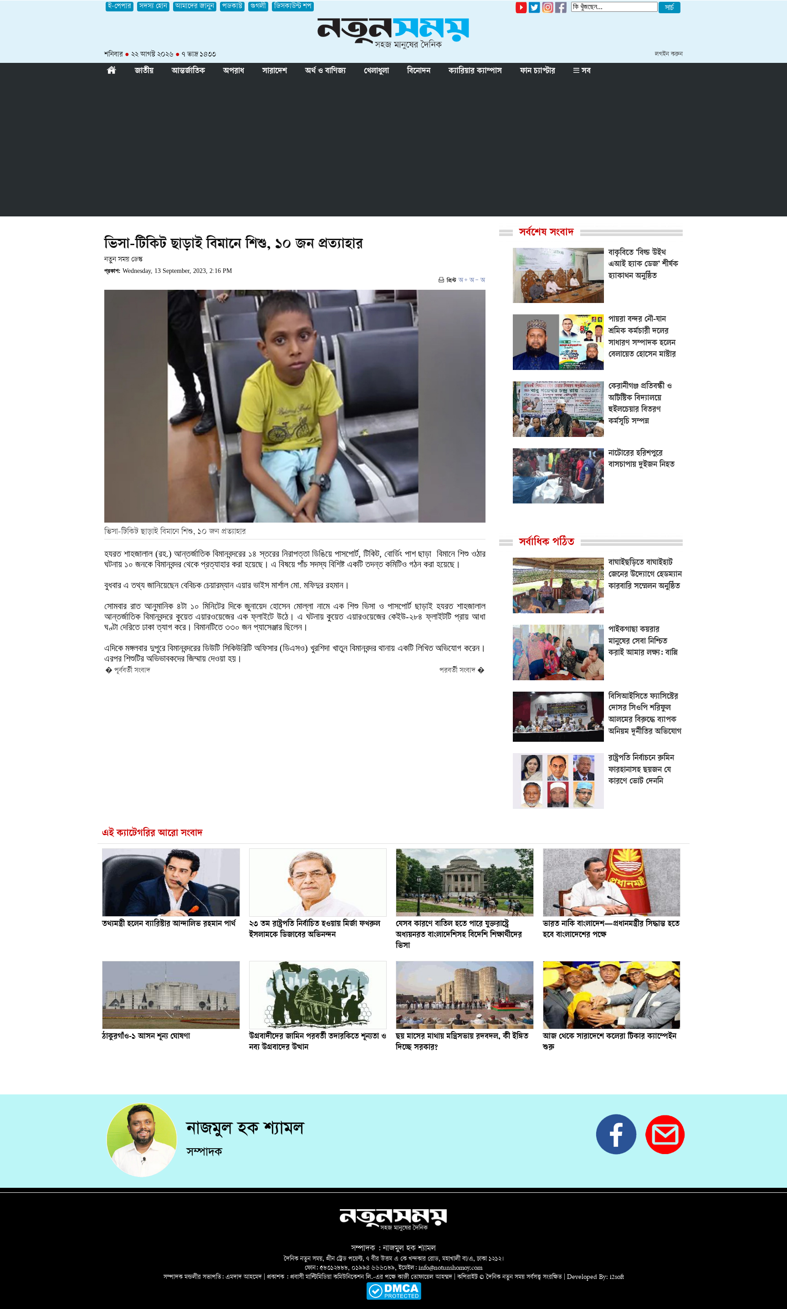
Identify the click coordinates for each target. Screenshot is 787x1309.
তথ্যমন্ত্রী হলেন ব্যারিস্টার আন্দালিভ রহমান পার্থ (168, 924)
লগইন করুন (669, 54)
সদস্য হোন (153, 6)
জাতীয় (144, 71)
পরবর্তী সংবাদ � (462, 671)
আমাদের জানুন (194, 6)
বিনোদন (418, 71)
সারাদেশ (274, 71)
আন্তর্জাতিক (188, 71)
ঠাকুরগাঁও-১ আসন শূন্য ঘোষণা (146, 1037)
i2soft (617, 1277)
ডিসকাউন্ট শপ (293, 6)
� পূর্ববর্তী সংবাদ (127, 671)
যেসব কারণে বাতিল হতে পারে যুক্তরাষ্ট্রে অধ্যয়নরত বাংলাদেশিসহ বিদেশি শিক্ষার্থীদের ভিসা (459, 935)
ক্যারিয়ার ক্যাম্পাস (475, 71)
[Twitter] (534, 11)
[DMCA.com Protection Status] (393, 1298)
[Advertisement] (393, 148)
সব (585, 71)
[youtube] (521, 11)
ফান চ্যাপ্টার (537, 71)
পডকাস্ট (232, 6)
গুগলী (258, 6)
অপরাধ (233, 71)
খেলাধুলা (376, 71)
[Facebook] (547, 11)
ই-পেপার (119, 6)
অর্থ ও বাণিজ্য (325, 71)
